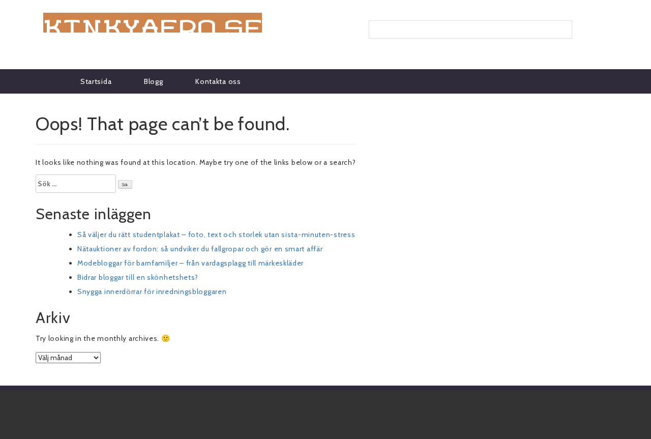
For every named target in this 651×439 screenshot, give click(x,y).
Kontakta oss (218, 81)
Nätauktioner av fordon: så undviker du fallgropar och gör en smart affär (199, 248)
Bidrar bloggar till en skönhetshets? (137, 277)
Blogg (153, 81)
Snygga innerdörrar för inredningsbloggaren (151, 291)
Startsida (95, 81)
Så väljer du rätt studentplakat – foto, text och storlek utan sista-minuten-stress (216, 234)
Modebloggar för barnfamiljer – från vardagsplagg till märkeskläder (190, 263)
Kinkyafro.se (152, 23)
